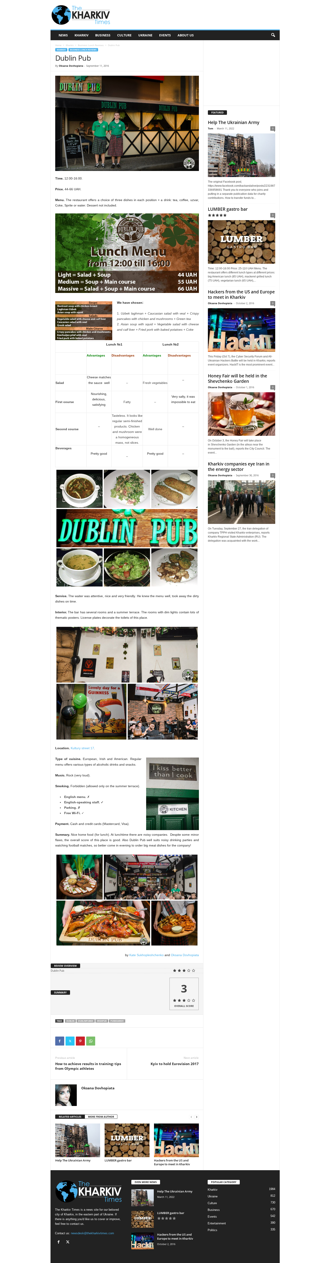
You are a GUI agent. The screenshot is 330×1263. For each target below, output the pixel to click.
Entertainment (217, 1223)
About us (186, 35)
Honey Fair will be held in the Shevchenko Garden (237, 378)
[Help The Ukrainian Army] (77, 1140)
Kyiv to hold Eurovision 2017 (175, 1063)
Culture (124, 35)
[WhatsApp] (90, 1041)
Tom (210, 128)
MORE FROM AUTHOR (101, 1116)
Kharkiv (81, 35)
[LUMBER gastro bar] (127, 1140)
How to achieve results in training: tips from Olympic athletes (88, 1066)
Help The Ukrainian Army (72, 1160)
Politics (212, 1230)
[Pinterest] (80, 1041)
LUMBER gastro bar (118, 1160)
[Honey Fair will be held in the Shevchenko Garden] (241, 414)
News (63, 35)
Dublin (70, 1020)
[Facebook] (59, 1041)
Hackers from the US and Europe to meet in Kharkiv (172, 1162)
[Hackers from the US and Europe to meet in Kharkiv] (176, 1140)
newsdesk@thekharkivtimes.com (92, 1233)
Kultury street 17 (82, 748)
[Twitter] (70, 1041)
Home (58, 45)
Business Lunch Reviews (91, 45)
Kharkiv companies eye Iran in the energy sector (238, 466)
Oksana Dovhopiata (71, 65)
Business (102, 35)
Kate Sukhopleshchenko (146, 955)
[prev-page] (191, 1117)
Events (165, 35)
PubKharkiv (117, 1020)
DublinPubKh (85, 1020)
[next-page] (196, 1117)
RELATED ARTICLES (70, 1116)
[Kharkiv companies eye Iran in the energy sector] (241, 502)
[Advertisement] (198, 15)
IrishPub (102, 1020)
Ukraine (145, 35)
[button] (273, 35)
